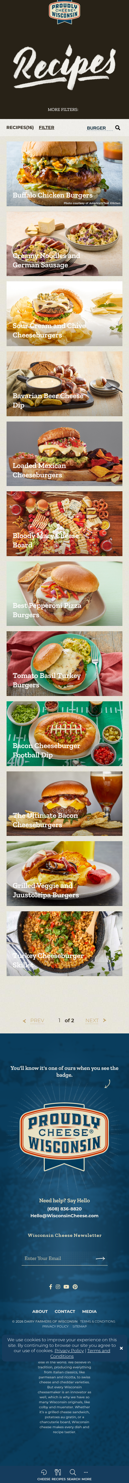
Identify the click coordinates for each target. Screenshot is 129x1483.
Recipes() (20, 127)
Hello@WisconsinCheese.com (64, 1215)
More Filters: (63, 109)
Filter (46, 127)
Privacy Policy (69, 1350)
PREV (37, 1021)
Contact (65, 1311)
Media (89, 1311)
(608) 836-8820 (64, 1209)
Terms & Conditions (98, 1321)
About (40, 1311)
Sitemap (80, 1326)
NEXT (92, 1021)
